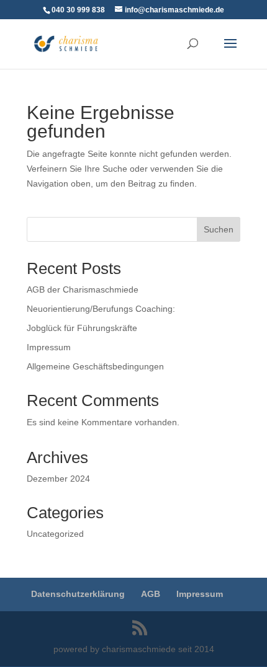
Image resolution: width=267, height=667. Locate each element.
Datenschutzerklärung (78, 594)
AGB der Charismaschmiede (82, 289)
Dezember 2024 (58, 479)
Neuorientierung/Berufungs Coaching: (101, 309)
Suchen (218, 229)
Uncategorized (55, 534)
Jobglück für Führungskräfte (82, 328)
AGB (150, 594)
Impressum (49, 347)
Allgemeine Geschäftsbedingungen (95, 366)
